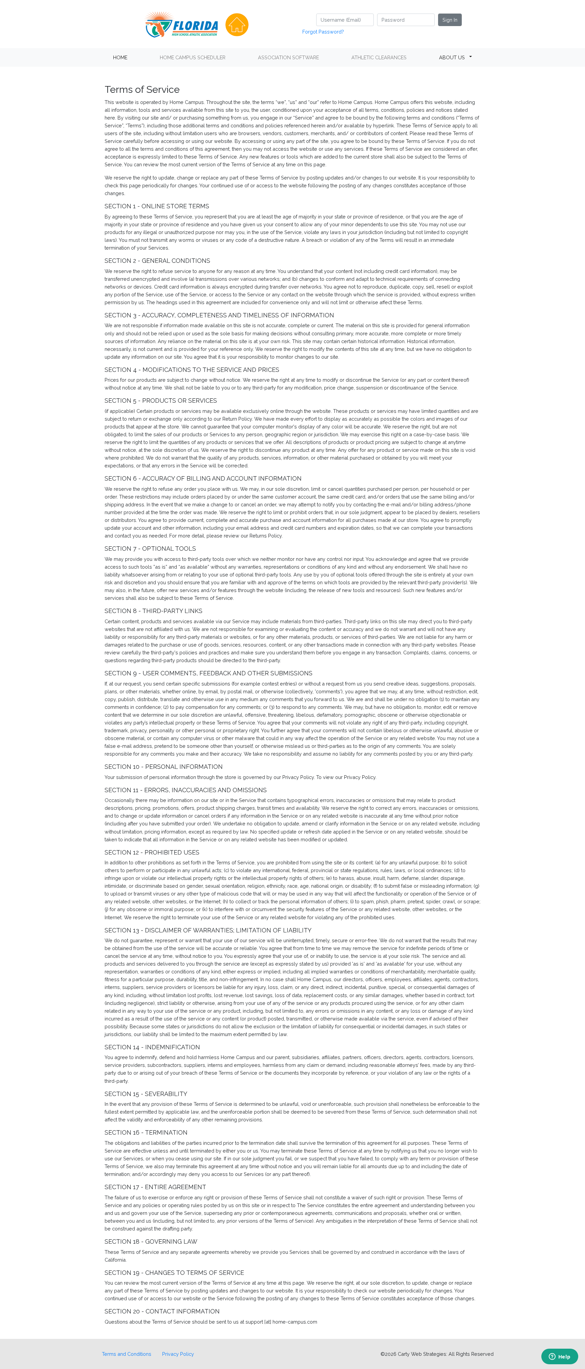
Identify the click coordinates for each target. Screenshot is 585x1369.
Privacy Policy (178, 1354)
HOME (120, 57)
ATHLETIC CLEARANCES (379, 57)
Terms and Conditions (126, 1354)
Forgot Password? (323, 32)
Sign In (449, 20)
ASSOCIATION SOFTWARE (288, 57)
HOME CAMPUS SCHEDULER (192, 57)
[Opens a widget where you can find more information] (559, 1357)
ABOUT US (452, 57)
